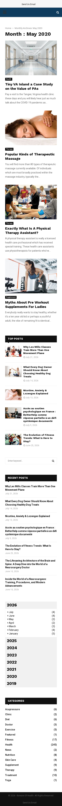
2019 (11, 683)
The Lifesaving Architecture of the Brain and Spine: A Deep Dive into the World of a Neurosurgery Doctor (30, 564)
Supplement (11, 297)
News (8, 749)
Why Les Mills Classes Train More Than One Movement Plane (37, 349)
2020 (12, 676)
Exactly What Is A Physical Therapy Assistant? (28, 230)
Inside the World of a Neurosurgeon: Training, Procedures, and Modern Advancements (25, 582)
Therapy (9, 149)
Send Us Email (28, 4)
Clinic (8, 714)
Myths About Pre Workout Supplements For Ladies (27, 304)
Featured (10, 734)
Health (8, 79)
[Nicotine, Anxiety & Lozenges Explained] (13, 394)
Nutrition (10, 755)
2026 (12, 605)
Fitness (9, 739)
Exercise (10, 729)
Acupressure (12, 709)
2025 (12, 640)
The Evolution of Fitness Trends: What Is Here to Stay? (38, 438)
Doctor (9, 724)
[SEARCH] (53, 460)
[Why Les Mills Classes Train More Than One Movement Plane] (13, 351)
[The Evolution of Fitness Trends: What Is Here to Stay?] (13, 439)
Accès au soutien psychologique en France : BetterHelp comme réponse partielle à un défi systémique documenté (39, 414)
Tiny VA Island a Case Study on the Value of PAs (29, 86)
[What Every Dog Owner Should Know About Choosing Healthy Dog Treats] (13, 371)
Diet (7, 719)
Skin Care (10, 760)
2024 (12, 647)
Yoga (8, 780)
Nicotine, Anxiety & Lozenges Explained (27, 516)
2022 (12, 662)
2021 (11, 669)
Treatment (11, 775)
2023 (12, 655)
